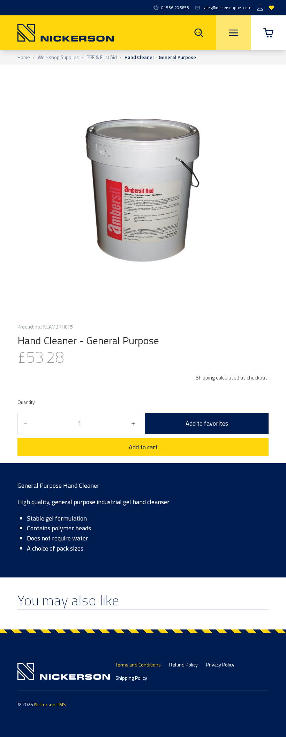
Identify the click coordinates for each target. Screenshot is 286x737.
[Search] (198, 32)
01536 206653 (175, 7)
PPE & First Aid (101, 57)
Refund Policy (183, 664)
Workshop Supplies (58, 57)
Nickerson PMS (50, 704)
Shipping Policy (131, 677)
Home (23, 57)
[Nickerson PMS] (57, 33)
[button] (268, 32)
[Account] (260, 8)
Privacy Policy (220, 664)
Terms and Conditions (138, 664)
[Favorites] (271, 8)
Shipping (205, 378)
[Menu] (233, 32)
